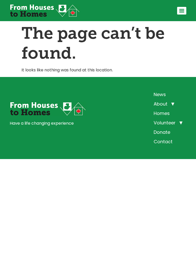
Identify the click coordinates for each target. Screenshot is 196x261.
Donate (162, 132)
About (160, 104)
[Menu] (181, 11)
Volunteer (165, 123)
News (160, 94)
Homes (162, 113)
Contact (163, 141)
